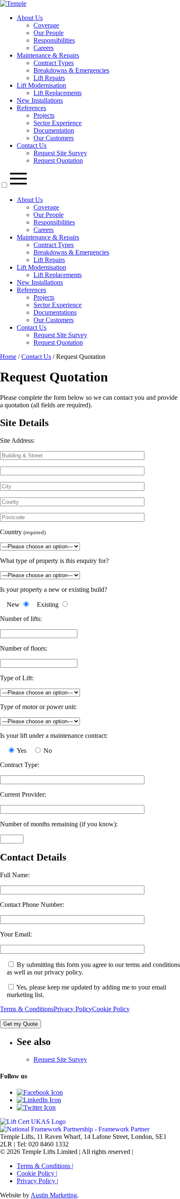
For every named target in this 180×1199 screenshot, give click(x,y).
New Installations (40, 100)
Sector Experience (57, 122)
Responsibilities (54, 40)
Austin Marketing (54, 1195)
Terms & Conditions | (45, 1165)
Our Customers (53, 137)
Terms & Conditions (27, 1008)
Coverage (46, 25)
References (31, 107)
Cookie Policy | (37, 1173)
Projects (43, 115)
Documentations (55, 312)
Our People (48, 32)
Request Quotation (58, 160)
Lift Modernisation (41, 85)
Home (8, 356)
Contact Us (31, 145)
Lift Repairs (49, 77)
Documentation (53, 130)
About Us (30, 17)
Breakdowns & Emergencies (71, 70)
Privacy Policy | (37, 1180)
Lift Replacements (57, 92)
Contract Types (53, 62)
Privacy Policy (73, 1008)
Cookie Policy (111, 1008)
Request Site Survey (60, 153)
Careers (43, 47)
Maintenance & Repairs (48, 55)
